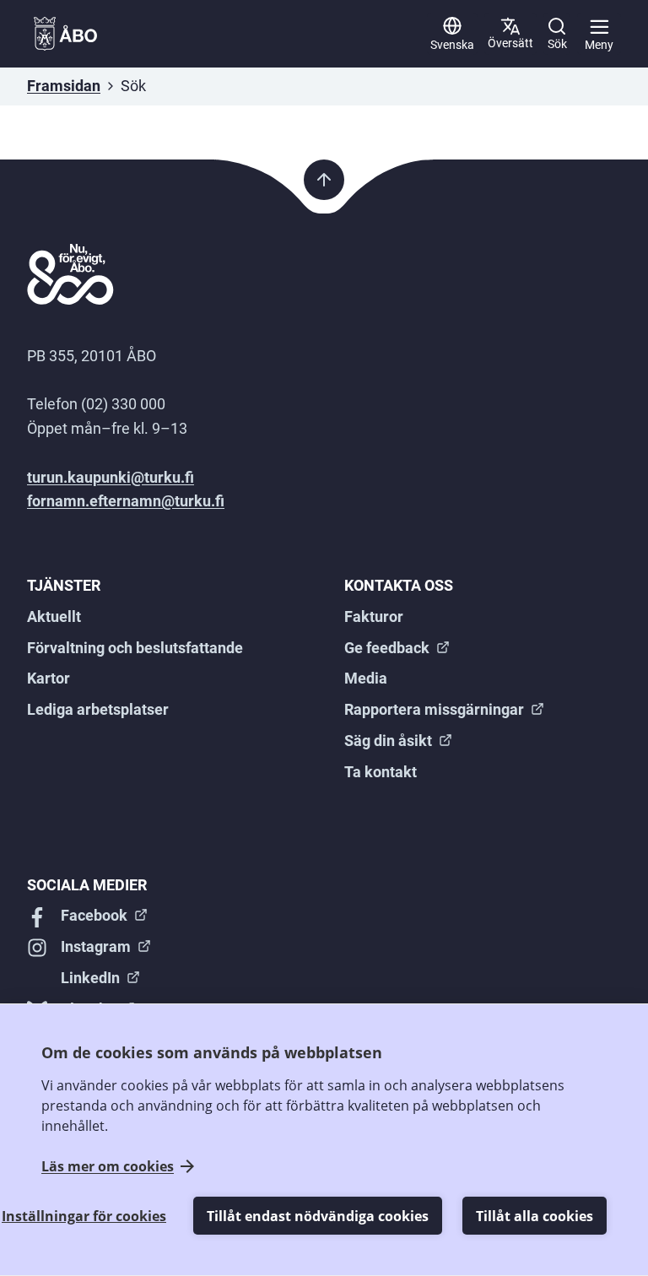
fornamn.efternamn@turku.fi (125, 501)
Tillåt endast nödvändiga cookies (318, 1216)
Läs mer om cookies (107, 1166)
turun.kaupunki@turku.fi (110, 477)
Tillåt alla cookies (534, 1216)
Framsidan (63, 86)
